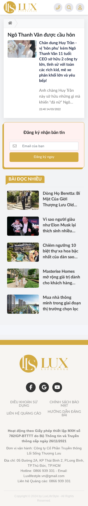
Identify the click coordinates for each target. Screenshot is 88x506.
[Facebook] (31, 387)
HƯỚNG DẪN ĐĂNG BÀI (64, 413)
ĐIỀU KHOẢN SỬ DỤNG (24, 404)
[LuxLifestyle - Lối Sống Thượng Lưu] (28, 7)
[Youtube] (57, 387)
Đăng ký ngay (44, 157)
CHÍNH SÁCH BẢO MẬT (64, 404)
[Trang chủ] (9, 23)
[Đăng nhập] (80, 7)
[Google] (44, 387)
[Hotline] (58, 7)
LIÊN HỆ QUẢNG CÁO (24, 413)
